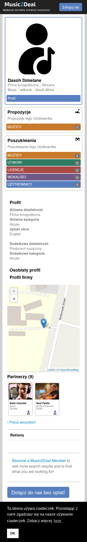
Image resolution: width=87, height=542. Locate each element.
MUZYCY (42, 127)
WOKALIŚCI (42, 177)
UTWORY (42, 162)
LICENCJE (42, 170)
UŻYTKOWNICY (42, 184)
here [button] (57, 521)
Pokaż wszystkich (22, 422)
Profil (11, 98)
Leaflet (51, 369)
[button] (38, 492)
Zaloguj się (70, 7)
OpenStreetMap (69, 369)
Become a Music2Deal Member (39, 460)
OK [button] (12, 533)
